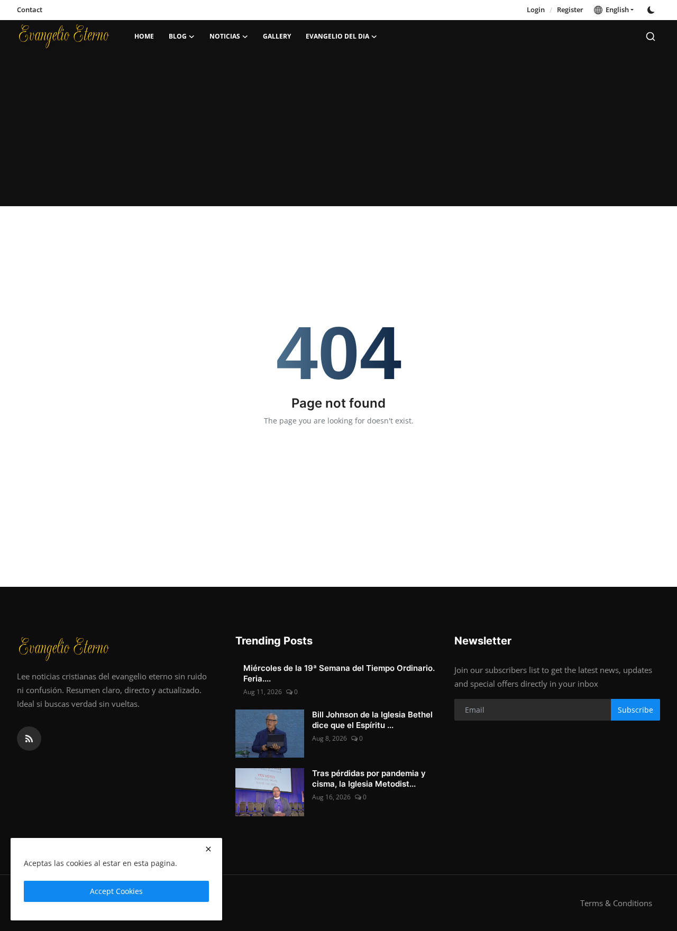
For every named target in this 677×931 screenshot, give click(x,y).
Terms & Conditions (616, 903)
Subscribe (635, 710)
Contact (29, 9)
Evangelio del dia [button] (337, 36)
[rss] (29, 738)
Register (570, 9)
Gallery (277, 36)
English (615, 9)
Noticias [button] (224, 36)
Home (144, 36)
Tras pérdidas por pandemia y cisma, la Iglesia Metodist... (369, 778)
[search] (650, 36)
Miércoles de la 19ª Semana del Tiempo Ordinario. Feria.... (339, 673)
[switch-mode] (652, 10)
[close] (208, 849)
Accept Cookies (116, 891)
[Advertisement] (338, 132)
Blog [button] (178, 36)
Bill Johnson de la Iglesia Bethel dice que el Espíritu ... (372, 719)
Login (536, 9)
